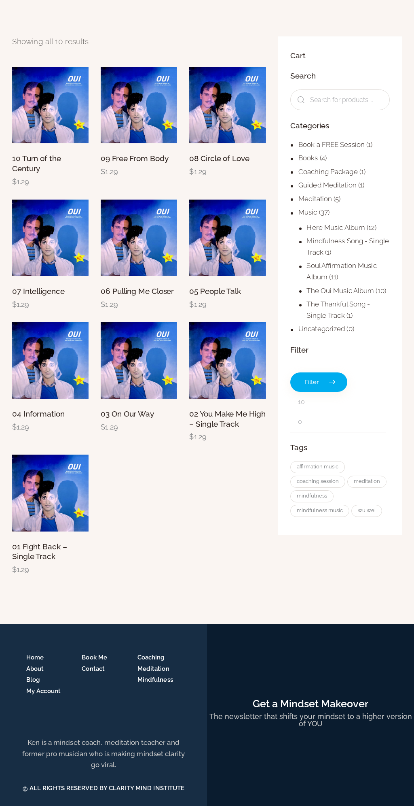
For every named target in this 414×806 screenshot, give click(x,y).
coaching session (318, 481)
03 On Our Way (127, 413)
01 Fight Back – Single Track (39, 551)
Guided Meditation (327, 185)
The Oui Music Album (340, 291)
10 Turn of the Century (36, 163)
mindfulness (312, 496)
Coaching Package (328, 172)
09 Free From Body (134, 158)
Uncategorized (321, 329)
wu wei (367, 510)
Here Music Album (335, 227)
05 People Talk (215, 291)
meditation (367, 481)
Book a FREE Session (331, 144)
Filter (311, 382)
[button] (28, 105)
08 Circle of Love (219, 158)
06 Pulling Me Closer (137, 291)
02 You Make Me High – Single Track (227, 418)
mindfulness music (320, 510)
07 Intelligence (38, 291)
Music (307, 212)
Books (308, 158)
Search (299, 100)
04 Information (38, 413)
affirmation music (317, 467)
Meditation (315, 199)
